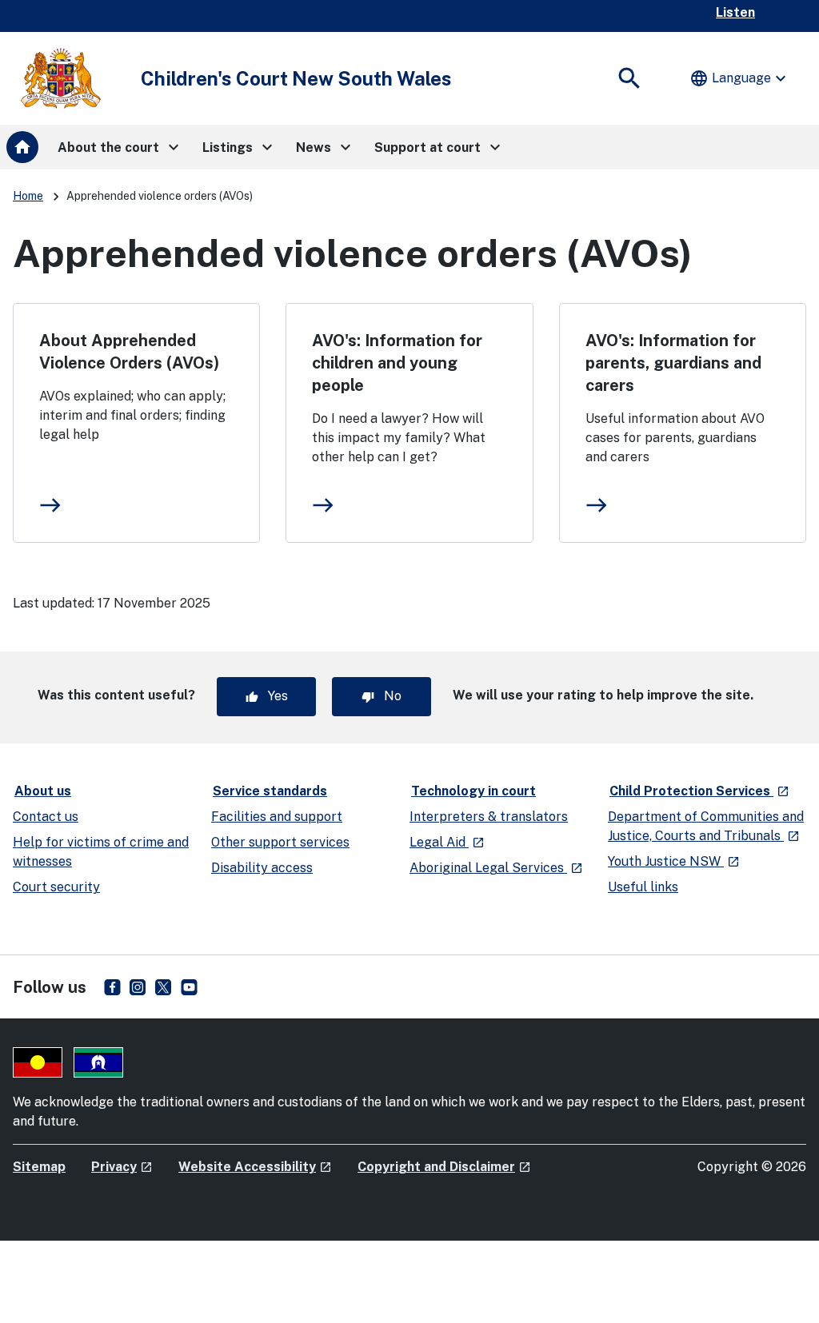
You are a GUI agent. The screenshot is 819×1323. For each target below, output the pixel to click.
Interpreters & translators (489, 816)
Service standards (270, 791)
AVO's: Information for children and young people (397, 363)
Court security (56, 887)
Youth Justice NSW (674, 861)
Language (739, 78)
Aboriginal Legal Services (496, 867)
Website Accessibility (255, 1166)
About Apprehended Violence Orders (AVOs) (129, 352)
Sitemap (39, 1166)
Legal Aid (447, 842)
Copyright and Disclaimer (444, 1166)
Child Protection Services (700, 791)
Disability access (262, 867)
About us (42, 791)
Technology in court (473, 791)
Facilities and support (276, 816)
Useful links (643, 887)
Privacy (122, 1166)
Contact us (45, 816)
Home (28, 195)
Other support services (280, 842)
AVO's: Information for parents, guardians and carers (673, 363)
